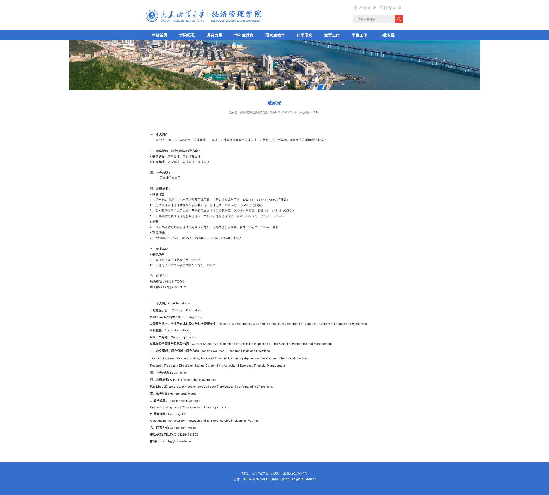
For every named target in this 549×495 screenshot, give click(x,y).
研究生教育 (275, 35)
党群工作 (332, 35)
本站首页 (159, 35)
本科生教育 (243, 35)
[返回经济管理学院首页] (204, 10)
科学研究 (304, 35)
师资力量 (214, 35)
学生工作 (359, 35)
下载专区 (387, 35)
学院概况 (187, 35)
